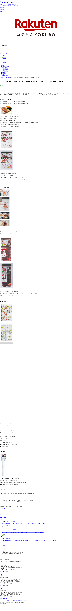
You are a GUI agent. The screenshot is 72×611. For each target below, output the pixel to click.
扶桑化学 (1, 11)
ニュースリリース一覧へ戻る (5, 512)
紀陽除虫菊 (2, 9)
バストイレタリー (9, 521)
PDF (3, 85)
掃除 (14, 521)
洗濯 (9, 538)
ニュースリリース (3, 53)
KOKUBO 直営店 (5, 75)
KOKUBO (2, 7)
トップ (1, 51)
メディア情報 (2, 55)
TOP (1, 77)
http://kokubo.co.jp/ (10, 494)
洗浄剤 (14, 529)
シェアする (4, 508)
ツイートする (4, 509)
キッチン (1, 78)
